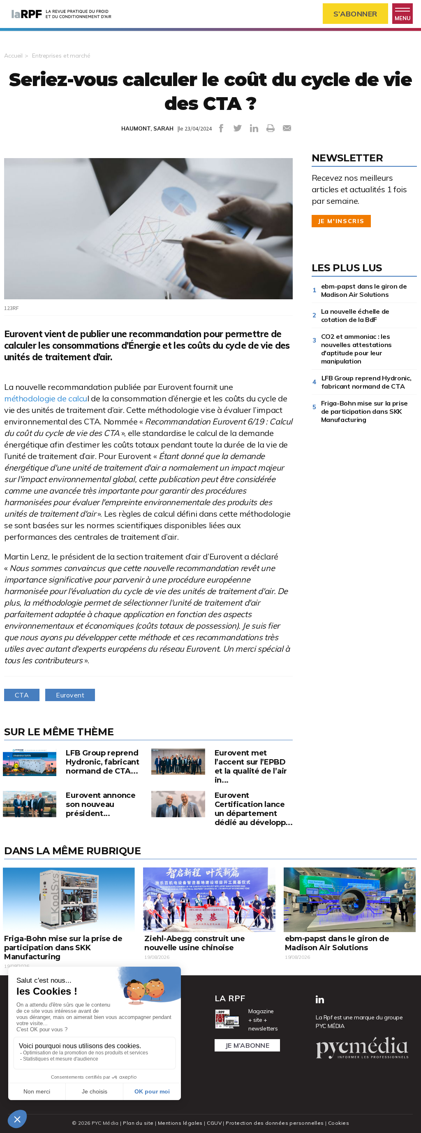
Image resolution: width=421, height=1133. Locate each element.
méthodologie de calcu (45, 398)
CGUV (214, 1123)
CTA (22, 695)
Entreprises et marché (61, 55)
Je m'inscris (341, 221)
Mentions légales (180, 1123)
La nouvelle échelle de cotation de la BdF (355, 315)
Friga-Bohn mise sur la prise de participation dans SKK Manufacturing (364, 411)
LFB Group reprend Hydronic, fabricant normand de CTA (367, 382)
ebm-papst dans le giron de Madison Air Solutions (364, 290)
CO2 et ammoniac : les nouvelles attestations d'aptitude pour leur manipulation (356, 348)
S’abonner (355, 14)
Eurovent (70, 695)
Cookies (338, 1123)
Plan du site (138, 1123)
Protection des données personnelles (275, 1123)
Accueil (13, 55)
